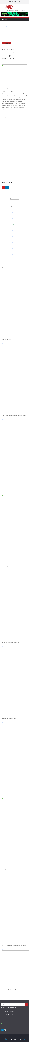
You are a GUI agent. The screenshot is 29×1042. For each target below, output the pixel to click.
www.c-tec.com (12, 60)
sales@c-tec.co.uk (12, 61)
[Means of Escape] (2, 19)
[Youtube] (3, 187)
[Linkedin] (7, 187)
